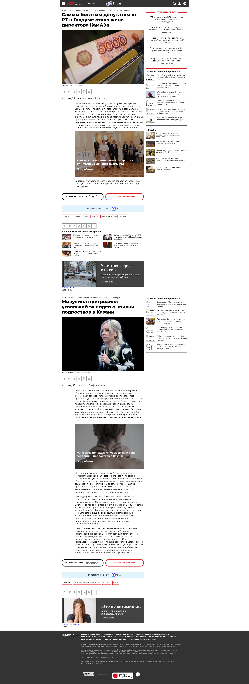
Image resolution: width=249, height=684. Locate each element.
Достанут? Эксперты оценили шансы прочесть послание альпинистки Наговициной (172, 103)
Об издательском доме (90, 634)
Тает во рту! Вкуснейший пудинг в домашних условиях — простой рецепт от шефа (171, 321)
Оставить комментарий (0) (124, 196)
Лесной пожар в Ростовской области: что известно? (167, 142)
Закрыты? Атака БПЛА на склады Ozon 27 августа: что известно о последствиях (166, 61)
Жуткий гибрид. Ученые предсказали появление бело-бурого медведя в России (172, 77)
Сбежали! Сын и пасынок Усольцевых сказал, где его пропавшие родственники (172, 86)
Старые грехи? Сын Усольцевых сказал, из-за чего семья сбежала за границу (171, 304)
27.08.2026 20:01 (68, 298)
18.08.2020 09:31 (68, 11)
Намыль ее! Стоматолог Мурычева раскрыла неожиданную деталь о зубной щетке (171, 111)
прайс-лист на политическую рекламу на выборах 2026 (103, 639)
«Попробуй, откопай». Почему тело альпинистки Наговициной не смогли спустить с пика (171, 94)
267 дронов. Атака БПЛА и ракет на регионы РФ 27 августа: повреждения (166, 19)
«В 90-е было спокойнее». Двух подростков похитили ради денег (170, 119)
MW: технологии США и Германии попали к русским (170, 168)
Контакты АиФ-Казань (107, 637)
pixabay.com (78, 85)
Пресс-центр (108, 634)
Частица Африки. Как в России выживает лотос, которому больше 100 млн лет (171, 330)
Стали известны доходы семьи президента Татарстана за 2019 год (85, 245)
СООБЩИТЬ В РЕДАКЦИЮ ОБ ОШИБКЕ (143, 639)
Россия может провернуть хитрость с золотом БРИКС (171, 151)
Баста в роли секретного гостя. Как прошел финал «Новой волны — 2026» (167, 50)
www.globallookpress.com (85, 372)
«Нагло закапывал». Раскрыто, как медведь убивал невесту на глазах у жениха (171, 313)
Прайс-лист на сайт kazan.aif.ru (162, 637)
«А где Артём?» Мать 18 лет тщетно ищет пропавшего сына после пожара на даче (171, 347)
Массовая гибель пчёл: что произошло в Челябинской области (170, 159)
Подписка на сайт (88, 637)
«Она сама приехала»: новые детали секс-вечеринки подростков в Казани (106, 454)
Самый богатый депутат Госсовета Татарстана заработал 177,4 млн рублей (87, 254)
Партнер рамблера (103, 674)
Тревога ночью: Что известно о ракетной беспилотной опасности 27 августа (166, 40)
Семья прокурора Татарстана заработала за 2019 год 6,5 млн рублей (126, 245)
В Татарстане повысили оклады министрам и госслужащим (86, 236)
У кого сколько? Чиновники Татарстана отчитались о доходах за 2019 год (105, 162)
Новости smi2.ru (70, 287)
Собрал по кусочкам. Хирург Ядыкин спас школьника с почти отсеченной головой (172, 338)
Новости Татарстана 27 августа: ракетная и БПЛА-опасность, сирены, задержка (166, 30)
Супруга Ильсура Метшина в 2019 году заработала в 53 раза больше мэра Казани (128, 237)
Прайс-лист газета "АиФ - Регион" (132, 637)
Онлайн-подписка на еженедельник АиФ (152, 634)
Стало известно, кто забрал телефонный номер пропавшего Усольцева (169, 135)
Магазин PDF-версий (124, 634)
